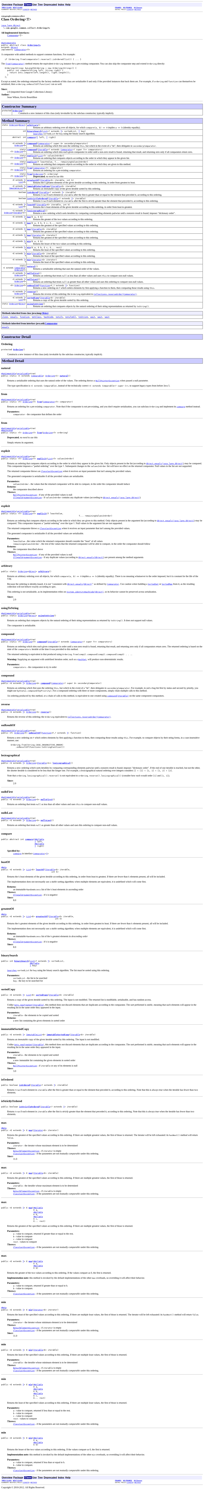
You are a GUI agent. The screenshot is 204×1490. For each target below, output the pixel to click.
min (29, 241)
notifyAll (70, 317)
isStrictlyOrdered (37, 198)
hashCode (48, 317)
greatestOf (33, 180)
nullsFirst (33, 273)
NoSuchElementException (26, 1151)
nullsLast (32, 279)
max (29, 217)
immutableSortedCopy (38, 186)
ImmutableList (16, 188)
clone (5, 317)
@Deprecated (7, 430)
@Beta (3, 867)
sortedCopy (33, 298)
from (29, 168)
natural (31, 266)
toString (83, 317)
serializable (23, 374)
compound (32, 143)
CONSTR (26, 9)
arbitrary (32, 125)
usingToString (35, 304)
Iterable (42, 149)
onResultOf (33, 285)
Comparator (12, 35)
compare (31, 137)
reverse (31, 292)
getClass (36, 317)
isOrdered (32, 192)
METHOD (33, 9)
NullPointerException (25, 495)
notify (59, 317)
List (45, 131)
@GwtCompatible (8, 43)
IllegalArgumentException (27, 497)
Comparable (19, 268)
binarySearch (34, 131)
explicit (32, 156)
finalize (24, 317)
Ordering (17, 111)
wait (92, 317)
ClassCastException (24, 1154)
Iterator (37, 235)
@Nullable (39, 839)
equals (13, 317)
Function (45, 285)
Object (14, 47)
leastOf (31, 205)
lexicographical (36, 211)
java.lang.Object (10, 25)
